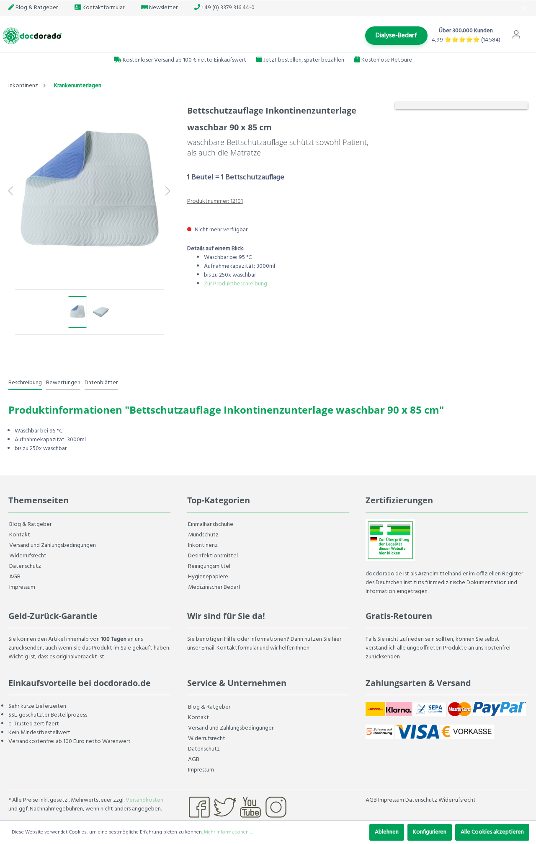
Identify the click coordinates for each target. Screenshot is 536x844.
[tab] (25, 382)
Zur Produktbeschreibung (235, 284)
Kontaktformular (102, 7)
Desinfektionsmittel (213, 556)
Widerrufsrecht (27, 556)
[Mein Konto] (516, 34)
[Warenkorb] (531, 30)
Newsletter (163, 7)
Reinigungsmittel (209, 566)
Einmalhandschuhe (210, 524)
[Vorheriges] (10, 192)
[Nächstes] (168, 192)
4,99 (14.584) (466, 40)
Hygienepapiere (208, 577)
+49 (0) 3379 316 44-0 (227, 8)
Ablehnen (387, 832)
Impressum (22, 587)
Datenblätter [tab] (101, 383)
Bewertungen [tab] (63, 383)
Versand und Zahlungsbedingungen (52, 545)
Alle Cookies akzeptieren (492, 832)
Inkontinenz (203, 545)
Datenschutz (25, 566)
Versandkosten (144, 800)
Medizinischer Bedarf (214, 587)
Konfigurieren (429, 832)
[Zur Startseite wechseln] (31, 35)
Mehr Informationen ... (228, 832)
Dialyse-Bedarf (396, 35)
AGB (15, 577)
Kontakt (19, 535)
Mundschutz (203, 535)
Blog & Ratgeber (36, 7)
